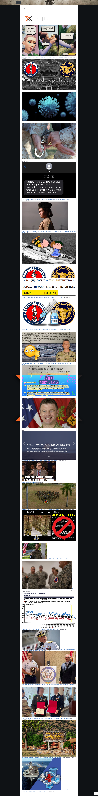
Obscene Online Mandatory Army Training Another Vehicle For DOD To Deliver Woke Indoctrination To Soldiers (42, 57)
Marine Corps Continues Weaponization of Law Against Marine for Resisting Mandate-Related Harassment (41, 159)
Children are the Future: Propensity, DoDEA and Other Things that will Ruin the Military (37, 629)
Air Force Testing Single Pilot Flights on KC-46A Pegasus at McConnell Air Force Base (37, 460)
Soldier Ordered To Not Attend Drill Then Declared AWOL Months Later (34, 90)
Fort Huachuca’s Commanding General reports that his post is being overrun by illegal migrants (39, 757)
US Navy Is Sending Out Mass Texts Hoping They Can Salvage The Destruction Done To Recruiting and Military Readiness (44, 199)
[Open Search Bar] (17, 2)
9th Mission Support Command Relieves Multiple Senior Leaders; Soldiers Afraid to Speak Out (39, 509)
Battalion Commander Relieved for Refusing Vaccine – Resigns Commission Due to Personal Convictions (41, 428)
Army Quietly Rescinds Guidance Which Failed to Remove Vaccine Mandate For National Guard (39, 297)
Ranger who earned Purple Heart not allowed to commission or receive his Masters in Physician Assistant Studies (42, 718)
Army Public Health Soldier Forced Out (54, 558)
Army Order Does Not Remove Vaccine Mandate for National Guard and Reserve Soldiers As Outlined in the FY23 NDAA (43, 329)
